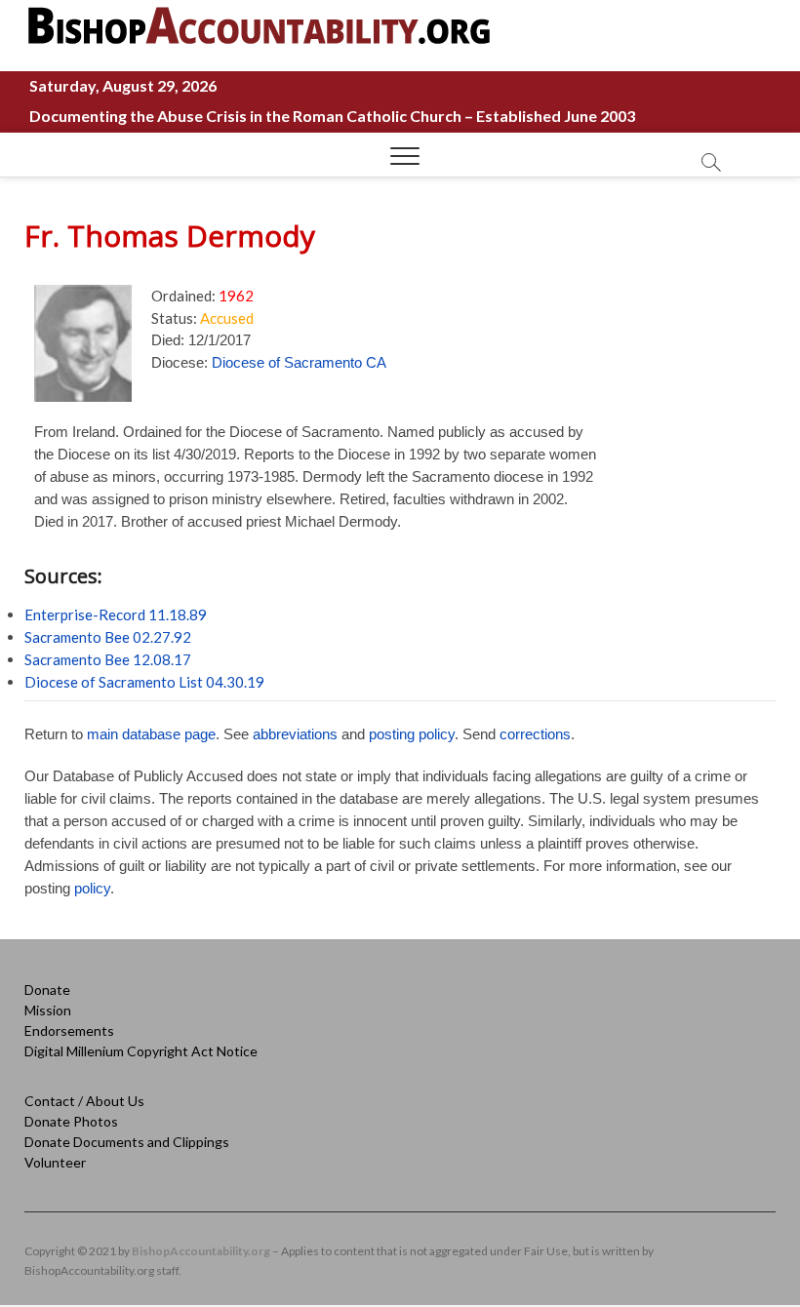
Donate (47, 989)
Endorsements (69, 1030)
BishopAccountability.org (201, 1251)
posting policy (412, 734)
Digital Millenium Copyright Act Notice (141, 1051)
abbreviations (295, 734)
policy (92, 888)
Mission (47, 1010)
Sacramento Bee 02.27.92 (107, 637)
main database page (151, 734)
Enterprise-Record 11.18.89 (115, 614)
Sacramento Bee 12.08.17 (107, 659)
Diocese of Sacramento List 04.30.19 (144, 682)
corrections (535, 734)
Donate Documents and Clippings (126, 1141)
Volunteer (55, 1162)
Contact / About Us (84, 1100)
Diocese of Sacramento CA (299, 362)
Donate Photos (71, 1121)
